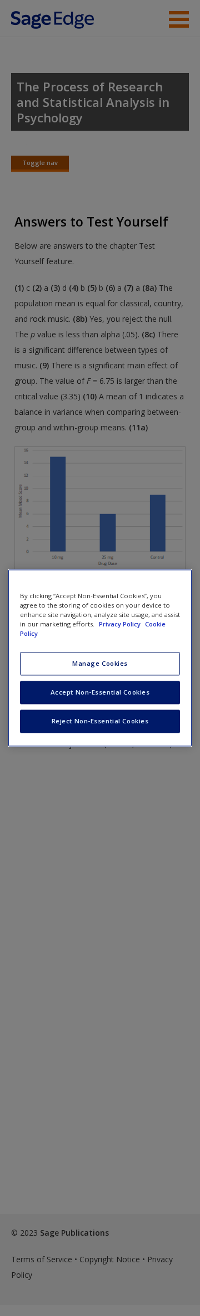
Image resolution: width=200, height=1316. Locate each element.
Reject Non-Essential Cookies (100, 721)
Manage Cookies (100, 664)
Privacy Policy (120, 624)
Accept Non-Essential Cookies (100, 692)
